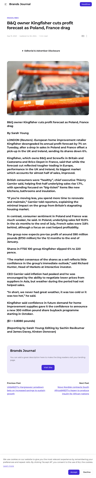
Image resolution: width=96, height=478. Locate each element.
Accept (73, 472)
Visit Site (48, 367)
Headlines (86, 4)
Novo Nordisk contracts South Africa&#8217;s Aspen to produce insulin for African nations (71, 390)
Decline (87, 472)
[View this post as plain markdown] (83, 36)
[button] (5, 4)
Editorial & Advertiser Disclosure (42, 51)
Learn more (8, 466)
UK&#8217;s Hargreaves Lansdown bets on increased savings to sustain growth (26, 390)
